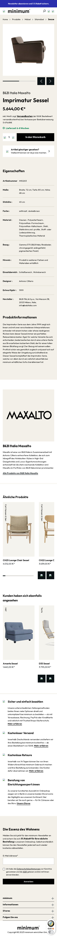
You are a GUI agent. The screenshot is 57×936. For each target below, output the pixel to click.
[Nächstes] (50, 81)
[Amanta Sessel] (18, 632)
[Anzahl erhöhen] (13, 137)
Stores (6, 910)
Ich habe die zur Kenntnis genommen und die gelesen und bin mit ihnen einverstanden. (29, 872)
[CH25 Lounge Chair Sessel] (18, 529)
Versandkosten (25, 116)
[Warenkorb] (52, 11)
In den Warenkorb (35, 137)
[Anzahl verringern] (5, 137)
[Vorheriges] (41, 81)
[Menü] (4, 11)
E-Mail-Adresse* (10, 855)
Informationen (10, 904)
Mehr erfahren (15, 723)
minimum (7, 898)
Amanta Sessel (10, 663)
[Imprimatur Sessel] (28, 50)
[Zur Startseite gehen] (17, 11)
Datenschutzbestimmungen (29, 869)
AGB (25, 872)
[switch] (50, 931)
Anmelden (28, 881)
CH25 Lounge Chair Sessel (16, 560)
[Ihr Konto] (48, 11)
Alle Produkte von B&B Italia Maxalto (20, 473)
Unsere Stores (23, 803)
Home (5, 19)
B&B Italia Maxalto (16, 93)
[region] (28, 54)
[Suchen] (43, 11)
